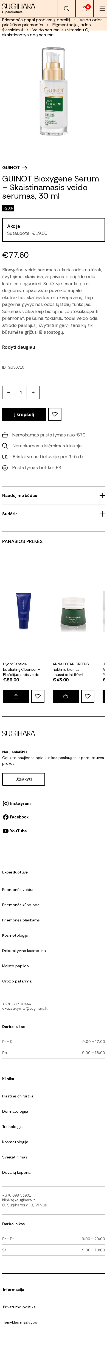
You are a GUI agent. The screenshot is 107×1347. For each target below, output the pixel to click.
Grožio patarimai (17, 981)
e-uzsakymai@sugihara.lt (25, 1008)
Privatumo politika (19, 1306)
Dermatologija (15, 1111)
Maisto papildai (16, 965)
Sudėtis (10, 514)
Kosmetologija (15, 935)
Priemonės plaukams (21, 920)
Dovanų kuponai (16, 1172)
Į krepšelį (24, 414)
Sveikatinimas (14, 1157)
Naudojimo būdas (19, 495)
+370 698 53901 (16, 1195)
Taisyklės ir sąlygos (20, 1322)
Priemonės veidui (17, 889)
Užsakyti (23, 779)
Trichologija (12, 1126)
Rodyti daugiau (18, 347)
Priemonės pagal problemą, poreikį (36, 20)
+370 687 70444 (16, 1004)
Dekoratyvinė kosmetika (24, 950)
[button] (66, 696)
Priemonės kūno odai (21, 904)
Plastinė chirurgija (17, 1096)
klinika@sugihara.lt (18, 1200)
